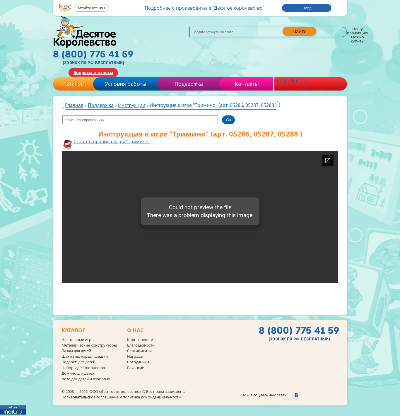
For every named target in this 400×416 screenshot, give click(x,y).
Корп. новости (140, 339)
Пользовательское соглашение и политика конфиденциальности (121, 397)
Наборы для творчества (83, 368)
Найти (300, 31)
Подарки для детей (78, 362)
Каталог (73, 83)
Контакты (247, 83)
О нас (135, 330)
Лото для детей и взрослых (85, 379)
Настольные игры (77, 339)
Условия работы (125, 83)
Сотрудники (138, 362)
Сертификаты (139, 351)
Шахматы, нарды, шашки (84, 356)
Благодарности (141, 345)
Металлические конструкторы (89, 345)
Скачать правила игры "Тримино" (111, 141)
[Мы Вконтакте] (296, 395)
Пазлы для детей (76, 351)
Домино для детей (78, 373)
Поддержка (189, 83)
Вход (306, 8)
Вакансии (135, 368)
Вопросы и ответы (93, 72)
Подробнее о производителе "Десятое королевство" (204, 8)
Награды (135, 356)
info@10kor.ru (289, 80)
